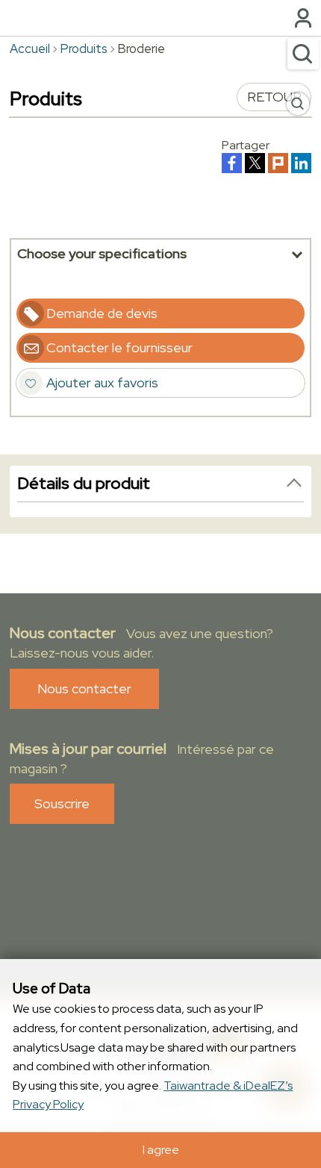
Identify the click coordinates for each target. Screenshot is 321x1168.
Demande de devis (102, 313)
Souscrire (62, 803)
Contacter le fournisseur (119, 347)
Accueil (30, 48)
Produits (83, 48)
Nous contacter (84, 688)
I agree (161, 1150)
